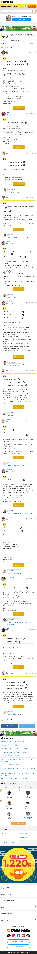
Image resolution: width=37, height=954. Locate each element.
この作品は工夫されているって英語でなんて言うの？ (14, 748)
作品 (4, 81)
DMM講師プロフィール (13, 573)
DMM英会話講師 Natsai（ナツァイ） (16, 237)
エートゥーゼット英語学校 (14, 192)
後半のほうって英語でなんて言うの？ (10, 755)
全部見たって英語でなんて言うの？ (10, 745)
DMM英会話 (10, 297)
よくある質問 (23, 833)
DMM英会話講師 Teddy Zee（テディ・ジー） (18, 513)
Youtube (9, 415)
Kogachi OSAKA (28, 817)
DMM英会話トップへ (25, 837)
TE (27, 796)
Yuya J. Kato (9, 806)
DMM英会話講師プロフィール (15, 365)
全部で (4, 76)
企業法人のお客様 (18, 941)
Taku (9, 796)
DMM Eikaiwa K (28, 806)
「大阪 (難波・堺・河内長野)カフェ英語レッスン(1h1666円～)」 (19, 623)
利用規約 (3, 837)
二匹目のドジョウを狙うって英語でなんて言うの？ (14, 779)
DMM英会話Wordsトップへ (8, 842)
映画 (32, 132)
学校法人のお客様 (18, 946)
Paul (9, 817)
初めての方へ (4, 833)
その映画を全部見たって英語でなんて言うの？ (13, 741)
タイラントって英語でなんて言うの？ (10, 764)
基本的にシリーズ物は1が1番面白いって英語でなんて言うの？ (17, 752)
